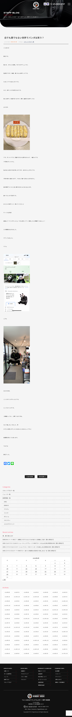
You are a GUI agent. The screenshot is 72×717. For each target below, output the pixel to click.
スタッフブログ (12, 17)
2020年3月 (7, 640)
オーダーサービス (42, 679)
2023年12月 (45, 610)
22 (55, 571)
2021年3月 (26, 631)
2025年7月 (64, 596)
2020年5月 (55, 636)
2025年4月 (26, 601)
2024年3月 (16, 610)
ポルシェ (6, 516)
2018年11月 (26, 649)
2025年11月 (26, 596)
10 (7, 568)
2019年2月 (64, 644)
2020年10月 (7, 636)
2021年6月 (64, 627)
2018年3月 (36, 653)
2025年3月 (36, 601)
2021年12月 (7, 627)
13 (36, 568)
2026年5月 (36, 592)
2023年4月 (55, 614)
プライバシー (58, 676)
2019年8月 (7, 644)
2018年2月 (45, 653)
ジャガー (6, 513)
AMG (5, 502)
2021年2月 (36, 631)
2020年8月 (26, 636)
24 (7, 574)
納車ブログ (6, 679)
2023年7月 (26, 614)
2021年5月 (7, 631)
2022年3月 (45, 623)
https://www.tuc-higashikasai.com (37, 709)
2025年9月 (45, 596)
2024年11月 (7, 605)
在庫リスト (45, 4)
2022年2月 (55, 623)
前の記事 (30, 476)
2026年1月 (7, 596)
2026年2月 (64, 592)
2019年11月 (45, 640)
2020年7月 (36, 636)
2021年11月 (17, 627)
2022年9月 (55, 618)
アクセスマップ (24, 673)
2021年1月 (45, 631)
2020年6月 (45, 636)
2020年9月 (16, 636)
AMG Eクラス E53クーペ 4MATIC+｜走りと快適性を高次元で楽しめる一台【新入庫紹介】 (30, 551)
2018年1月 (55, 653)
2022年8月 (64, 618)
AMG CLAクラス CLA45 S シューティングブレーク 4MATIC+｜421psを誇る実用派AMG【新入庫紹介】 (33, 543)
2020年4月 (64, 636)
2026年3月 (55, 592)
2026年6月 (26, 592)
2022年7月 (7, 623)
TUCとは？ (23, 679)
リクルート (57, 673)
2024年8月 (36, 605)
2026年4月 (45, 592)
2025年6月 (7, 601)
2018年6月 (7, 653)
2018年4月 (26, 653)
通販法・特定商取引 (60, 682)
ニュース (6, 676)
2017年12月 (65, 653)
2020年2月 (16, 640)
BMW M (6, 505)
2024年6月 (55, 605)
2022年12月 (26, 618)
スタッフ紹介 (24, 676)
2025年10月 (36, 596)
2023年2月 (7, 618)
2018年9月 (45, 649)
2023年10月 (65, 610)
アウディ (6, 509)
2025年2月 (45, 601)
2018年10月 (36, 649)
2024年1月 (36, 610)
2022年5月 (26, 623)
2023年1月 (16, 618)
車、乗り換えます (8, 536)
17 (7, 571)
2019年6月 (26, 644)
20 (36, 571)
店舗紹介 (23, 671)
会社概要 (57, 671)
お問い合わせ (58, 679)
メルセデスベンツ (9, 524)
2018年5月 (16, 653)
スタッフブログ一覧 (29, 42)
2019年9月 (64, 640)
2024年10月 (17, 605)
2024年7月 (45, 605)
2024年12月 (65, 601)
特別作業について (42, 676)
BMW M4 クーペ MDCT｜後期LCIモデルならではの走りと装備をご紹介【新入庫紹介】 (28, 539)
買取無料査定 (41, 685)
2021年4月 (16, 631)
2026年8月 (7, 592)
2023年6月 (36, 614)
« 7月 (4, 580)
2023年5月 (45, 614)
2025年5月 (16, 601)
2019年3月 (55, 644)
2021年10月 (26, 627)
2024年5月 (64, 605)
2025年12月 (17, 596)
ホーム (5, 17)
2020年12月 (55, 631)
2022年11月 (36, 618)
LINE (48, 4)
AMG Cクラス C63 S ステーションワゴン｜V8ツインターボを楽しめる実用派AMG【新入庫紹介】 (32, 547)
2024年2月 (26, 610)
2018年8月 (55, 649)
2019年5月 (36, 644)
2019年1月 (7, 649)
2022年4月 (36, 623)
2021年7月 (55, 627)
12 (26, 568)
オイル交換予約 (7, 673)
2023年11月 (55, 610)
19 (26, 571)
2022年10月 (45, 618)
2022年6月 (16, 623)
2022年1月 (64, 623)
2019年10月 (55, 640)
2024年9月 (26, 605)
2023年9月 (7, 614)
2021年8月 (45, 627)
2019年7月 (16, 644)
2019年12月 (36, 640)
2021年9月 (36, 627)
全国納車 (40, 673)
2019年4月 (45, 644)
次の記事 (42, 476)
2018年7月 (64, 649)
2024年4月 (7, 610)
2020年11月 (65, 631)
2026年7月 (16, 592)
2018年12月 (17, 649)
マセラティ (7, 520)
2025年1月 (55, 601)
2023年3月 (64, 614)
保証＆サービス (42, 671)
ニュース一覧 (6, 494)
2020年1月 (26, 640)
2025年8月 (55, 596)
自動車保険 (40, 682)
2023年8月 (16, 614)
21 (45, 571)
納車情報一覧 (7, 498)
